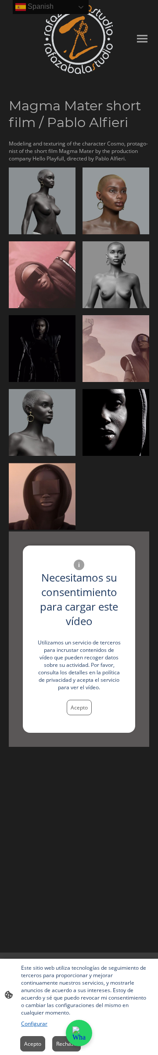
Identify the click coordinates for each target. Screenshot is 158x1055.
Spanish (40, 6)
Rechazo (66, 1044)
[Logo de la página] (43, 39)
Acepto (79, 707)
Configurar (34, 1023)
